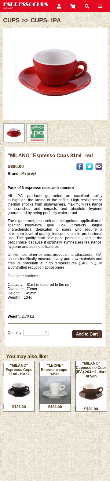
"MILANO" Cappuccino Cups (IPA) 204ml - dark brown (91, 369)
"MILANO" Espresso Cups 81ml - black (19, 369)
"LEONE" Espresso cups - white (55, 369)
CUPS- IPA (46, 20)
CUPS (11, 20)
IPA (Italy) (28, 174)
